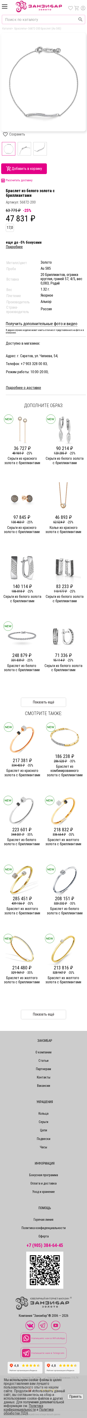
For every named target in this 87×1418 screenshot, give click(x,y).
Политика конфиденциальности (44, 1228)
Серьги (43, 1122)
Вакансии (43, 1086)
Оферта (44, 1236)
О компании (43, 1052)
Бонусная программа (43, 1175)
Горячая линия (43, 1219)
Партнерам (43, 1069)
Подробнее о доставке (23, 388)
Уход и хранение (43, 1192)
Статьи (43, 1060)
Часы (43, 1147)
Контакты (43, 1077)
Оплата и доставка (43, 1183)
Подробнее (14, 247)
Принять (75, 1396)
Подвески (43, 1139)
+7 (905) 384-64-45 (44, 1245)
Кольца (43, 1113)
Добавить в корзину (27, 168)
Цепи (43, 1130)
